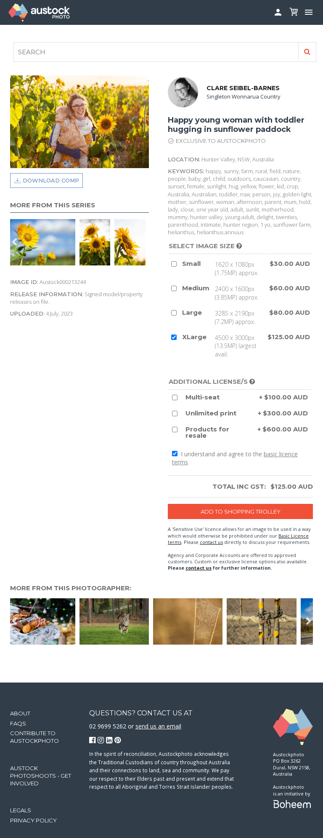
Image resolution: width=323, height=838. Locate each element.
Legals (20, 810)
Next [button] (144, 242)
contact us (211, 542)
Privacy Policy (33, 820)
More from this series (52, 205)
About (20, 713)
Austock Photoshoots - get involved (40, 776)
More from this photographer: (70, 588)
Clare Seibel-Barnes (243, 88)
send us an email (158, 726)
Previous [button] (14, 242)
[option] (96, 242)
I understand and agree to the (235, 458)
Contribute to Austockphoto (34, 737)
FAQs (18, 723)
